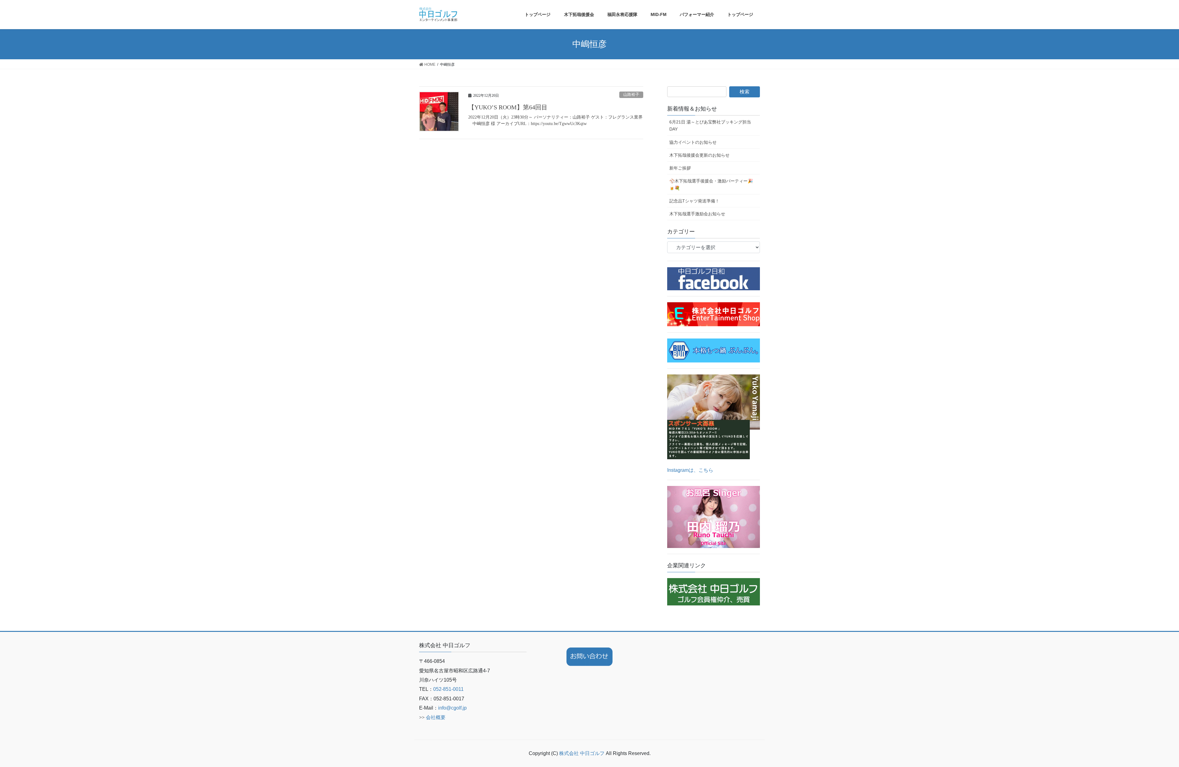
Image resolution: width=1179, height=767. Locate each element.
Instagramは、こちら (690, 470)
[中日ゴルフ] (713, 591)
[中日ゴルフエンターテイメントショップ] (713, 314)
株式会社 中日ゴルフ (582, 753)
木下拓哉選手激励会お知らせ (697, 213)
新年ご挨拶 (680, 168)
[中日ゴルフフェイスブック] (713, 278)
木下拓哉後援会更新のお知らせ (699, 155)
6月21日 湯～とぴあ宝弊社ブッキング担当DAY (710, 125)
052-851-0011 (448, 689)
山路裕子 (631, 94)
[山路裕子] (713, 416)
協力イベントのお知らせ (693, 142)
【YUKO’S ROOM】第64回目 (507, 107)
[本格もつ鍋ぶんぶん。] (713, 350)
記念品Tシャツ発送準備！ (694, 200)
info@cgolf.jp (452, 707)
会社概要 (436, 717)
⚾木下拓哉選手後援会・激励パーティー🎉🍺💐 (711, 184)
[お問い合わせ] (589, 657)
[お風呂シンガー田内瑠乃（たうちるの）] (713, 516)
